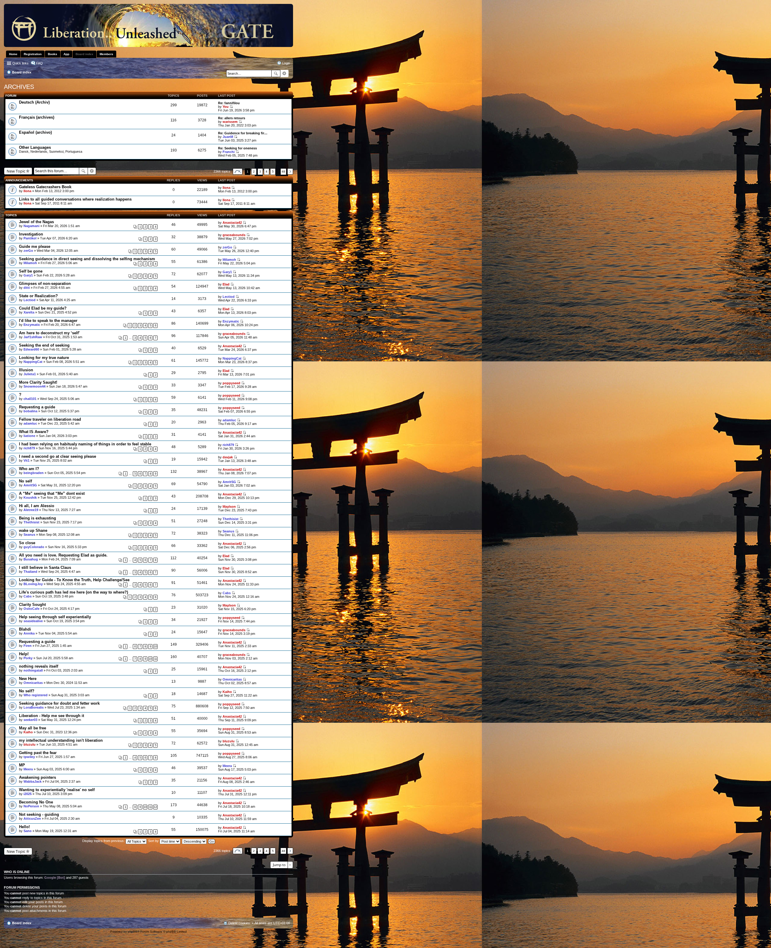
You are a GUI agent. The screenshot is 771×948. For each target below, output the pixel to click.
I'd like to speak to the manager (48, 320)
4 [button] (266, 171)
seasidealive (33, 621)
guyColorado (33, 547)
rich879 (29, 448)
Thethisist (31, 522)
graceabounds (234, 235)
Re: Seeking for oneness (237, 148)
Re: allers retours (231, 118)
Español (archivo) (35, 132)
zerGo (28, 250)
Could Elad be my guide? (43, 308)
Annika (29, 633)
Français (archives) (36, 117)
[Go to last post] (233, 187)
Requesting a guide (37, 407)
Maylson (229, 506)
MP (22, 765)
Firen (27, 645)
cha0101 (29, 399)
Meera (28, 769)
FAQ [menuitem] (39, 63)
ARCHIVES (19, 86)
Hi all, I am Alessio (36, 506)
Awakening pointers (37, 777)
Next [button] (290, 171)
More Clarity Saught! (38, 382)
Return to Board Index (24, 860)
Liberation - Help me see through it (51, 715)
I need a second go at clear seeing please (57, 456)
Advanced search (284, 73)
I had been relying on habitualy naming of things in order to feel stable (85, 444)
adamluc (30, 423)
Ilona (27, 191)
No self (25, 481)
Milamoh (30, 263)
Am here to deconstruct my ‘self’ (49, 333)
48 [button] (283, 171)
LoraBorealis (33, 707)
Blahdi (25, 629)
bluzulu (29, 744)
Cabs (27, 596)
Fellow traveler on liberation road (50, 419)
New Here (27, 678)
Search (275, 73)
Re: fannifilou (229, 103)
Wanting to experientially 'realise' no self (57, 789)
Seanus (29, 534)
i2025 (27, 794)
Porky (28, 658)
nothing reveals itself (38, 666)
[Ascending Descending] (194, 841)
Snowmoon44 (34, 386)
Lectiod (29, 300)
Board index (21, 923)
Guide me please (34, 246)
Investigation (31, 234)
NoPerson (31, 806)
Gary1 (28, 275)
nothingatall (33, 670)
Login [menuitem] (286, 63)
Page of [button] (237, 171)
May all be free (32, 728)
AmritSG (30, 485)
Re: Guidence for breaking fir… (242, 133)
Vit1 (26, 460)
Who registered (35, 695)
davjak (228, 457)
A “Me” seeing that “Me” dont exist (52, 493)
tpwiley (29, 757)
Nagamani (31, 226)
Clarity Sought (32, 604)
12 (155, 807)
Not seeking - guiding (39, 814)
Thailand (30, 571)
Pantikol (29, 238)
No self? (26, 691)
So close (27, 543)
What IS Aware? (33, 431)
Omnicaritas (33, 682)
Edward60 (31, 349)
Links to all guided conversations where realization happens (75, 199)
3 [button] (260, 171)
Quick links (20, 63)
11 (155, 658)
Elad (226, 284)
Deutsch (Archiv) (34, 102)
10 (155, 646)
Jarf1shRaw (32, 337)
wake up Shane (33, 530)
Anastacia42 (232, 222)
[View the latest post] (231, 106)
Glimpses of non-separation (45, 283)
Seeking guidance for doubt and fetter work (59, 703)
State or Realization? (38, 296)
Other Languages (35, 147)
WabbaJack (32, 781)
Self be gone (30, 271)
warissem (230, 121)
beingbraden (33, 473)
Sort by (154, 841)
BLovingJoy (33, 584)
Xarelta (28, 312)
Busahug (30, 559)
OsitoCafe (31, 608)
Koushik (30, 497)
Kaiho (227, 692)
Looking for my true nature (44, 357)
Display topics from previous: (104, 841)
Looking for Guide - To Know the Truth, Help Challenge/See (74, 580)
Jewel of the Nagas (36, 222)
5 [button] (273, 171)
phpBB (132, 931)
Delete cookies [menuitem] (239, 923)
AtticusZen (32, 818)
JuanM (228, 137)
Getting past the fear (38, 752)
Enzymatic (31, 324)
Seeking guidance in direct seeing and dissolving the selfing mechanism (87, 259)
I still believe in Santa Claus (45, 567)
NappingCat (32, 361)
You (226, 106)
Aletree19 (30, 510)
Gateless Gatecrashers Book (45, 187)
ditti (26, 287)
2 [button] (254, 171)
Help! (24, 654)
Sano (27, 831)
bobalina (30, 411)
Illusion (26, 370)
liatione (29, 436)
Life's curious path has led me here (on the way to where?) (73, 592)
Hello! (24, 827)
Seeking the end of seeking (44, 345)
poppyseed (231, 383)
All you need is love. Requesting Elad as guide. (63, 555)
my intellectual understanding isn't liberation (61, 740)
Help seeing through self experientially (55, 617)
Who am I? (29, 468)
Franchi (229, 152)
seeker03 (30, 720)
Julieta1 (29, 374)
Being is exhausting (37, 518)
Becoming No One (36, 802)
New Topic (16, 171)
